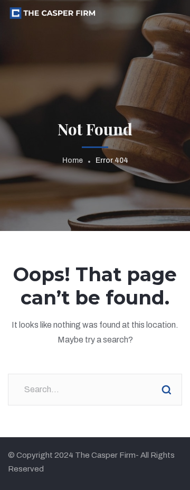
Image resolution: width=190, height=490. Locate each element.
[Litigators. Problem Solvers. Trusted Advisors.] (52, 12)
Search (166, 389)
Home (72, 160)
